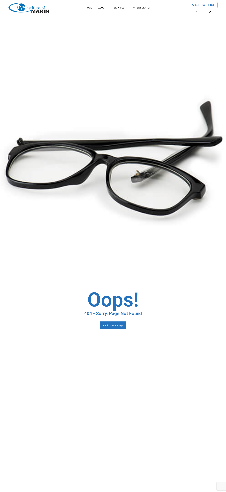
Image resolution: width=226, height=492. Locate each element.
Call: (204, 5)
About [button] (102, 7)
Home (89, 7)
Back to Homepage (113, 325)
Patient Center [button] (141, 7)
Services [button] (119, 7)
